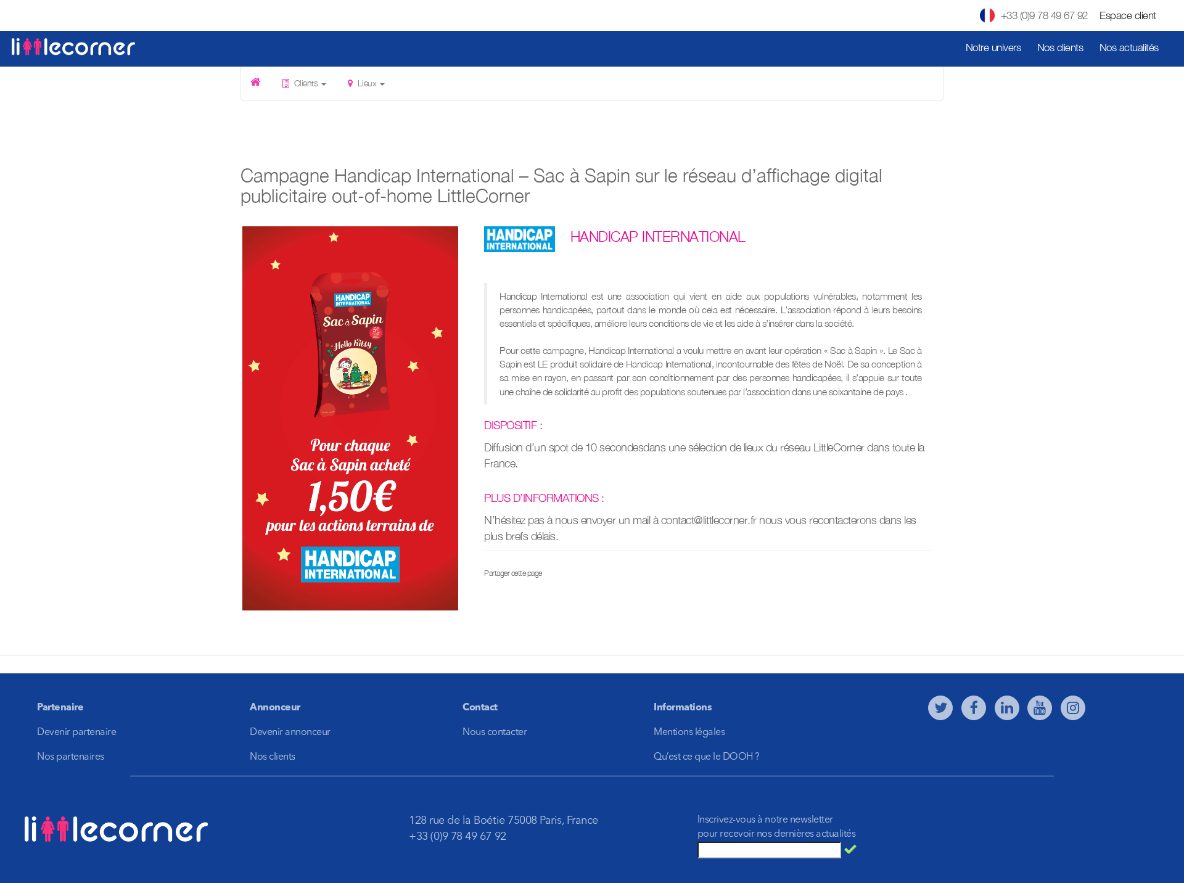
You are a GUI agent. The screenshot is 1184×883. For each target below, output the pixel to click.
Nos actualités (1129, 47)
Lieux (367, 83)
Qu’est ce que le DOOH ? (707, 757)
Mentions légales (689, 732)
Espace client (1128, 15)
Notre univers (993, 47)
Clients (306, 83)
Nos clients (1060, 47)
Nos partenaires (70, 757)
